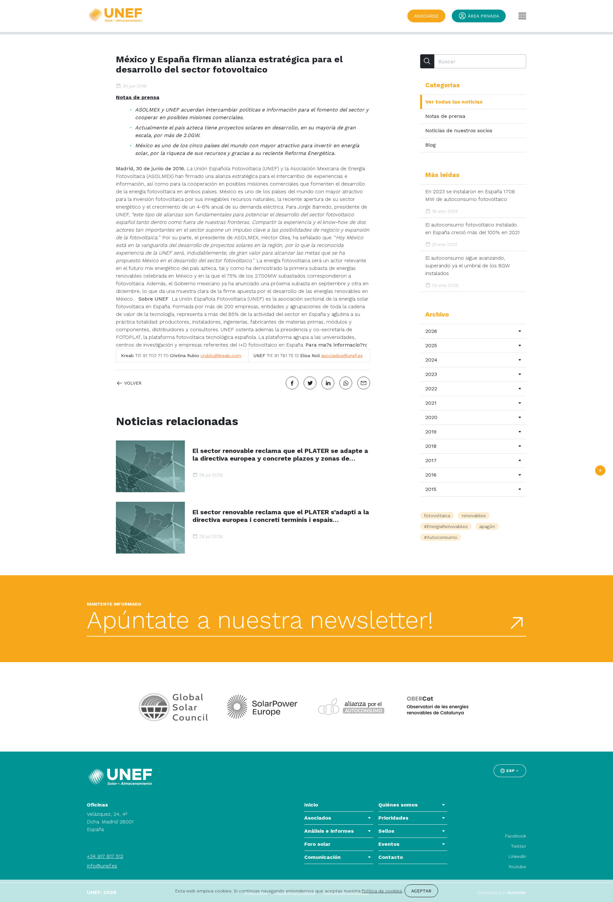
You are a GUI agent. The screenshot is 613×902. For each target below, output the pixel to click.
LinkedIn (517, 856)
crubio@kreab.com (221, 355)
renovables (474, 515)
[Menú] (522, 16)
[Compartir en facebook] (292, 383)
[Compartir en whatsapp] (345, 383)
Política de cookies (382, 890)
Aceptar (421, 890)
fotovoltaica (437, 515)
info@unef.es (102, 866)
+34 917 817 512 (105, 856)
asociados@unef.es (342, 355)
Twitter (518, 846)
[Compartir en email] (363, 383)
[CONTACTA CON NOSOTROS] (600, 470)
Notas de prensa (137, 97)
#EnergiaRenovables (446, 526)
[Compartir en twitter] (310, 383)
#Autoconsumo (440, 537)
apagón (487, 526)
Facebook (515, 835)
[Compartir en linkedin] (328, 383)
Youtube (517, 866)
